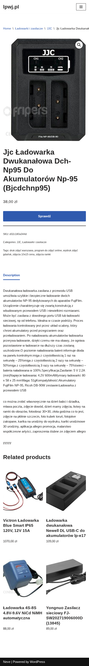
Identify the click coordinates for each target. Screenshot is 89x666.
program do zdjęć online (48, 250)
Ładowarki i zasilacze (29, 28)
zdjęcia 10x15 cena (24, 254)
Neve (6, 662)
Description (11, 275)
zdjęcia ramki (43, 254)
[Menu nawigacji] (81, 6)
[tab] (11, 275)
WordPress (37, 662)
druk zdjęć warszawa (21, 250)
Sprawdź (44, 216)
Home (7, 28)
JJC (49, 28)
